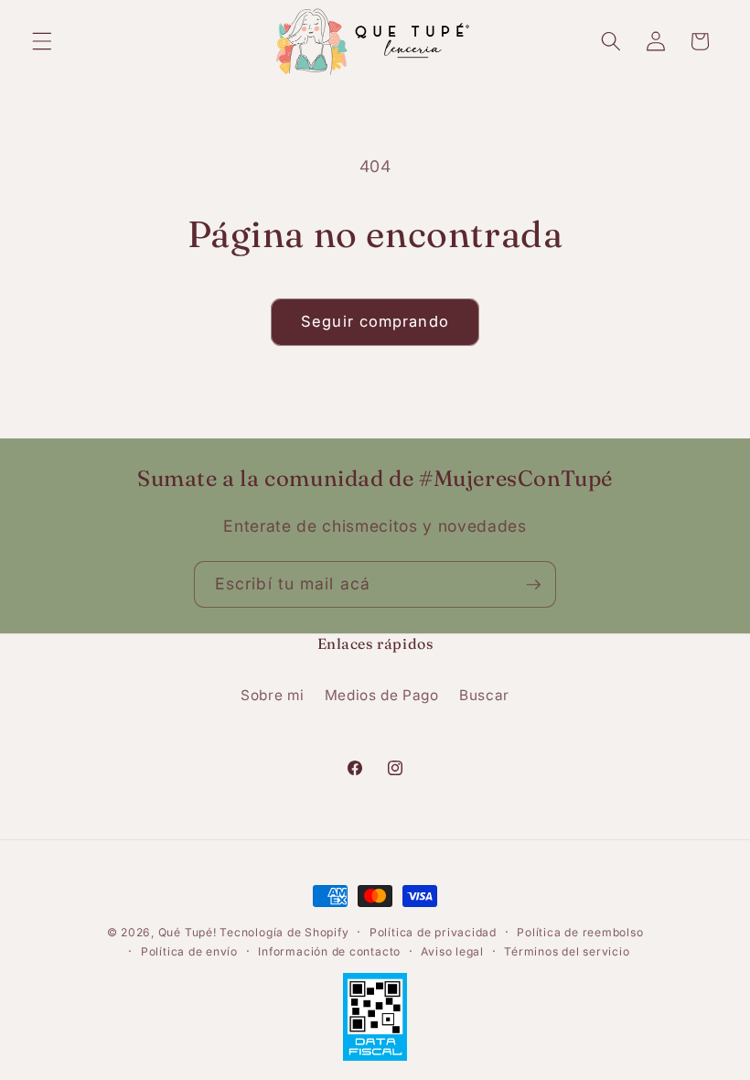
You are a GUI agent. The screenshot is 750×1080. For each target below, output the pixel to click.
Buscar (484, 695)
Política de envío (189, 951)
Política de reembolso (580, 932)
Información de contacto (329, 951)
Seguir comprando (375, 321)
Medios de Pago (382, 695)
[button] (42, 41)
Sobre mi (272, 695)
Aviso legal (452, 951)
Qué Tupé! (189, 932)
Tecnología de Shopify (284, 932)
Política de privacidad (433, 932)
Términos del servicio (566, 951)
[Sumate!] (533, 585)
